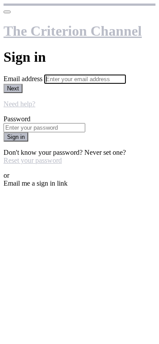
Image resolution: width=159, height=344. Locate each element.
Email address (24, 78)
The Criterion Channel (73, 31)
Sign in (16, 137)
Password (17, 119)
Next (13, 88)
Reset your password (33, 160)
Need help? (19, 104)
